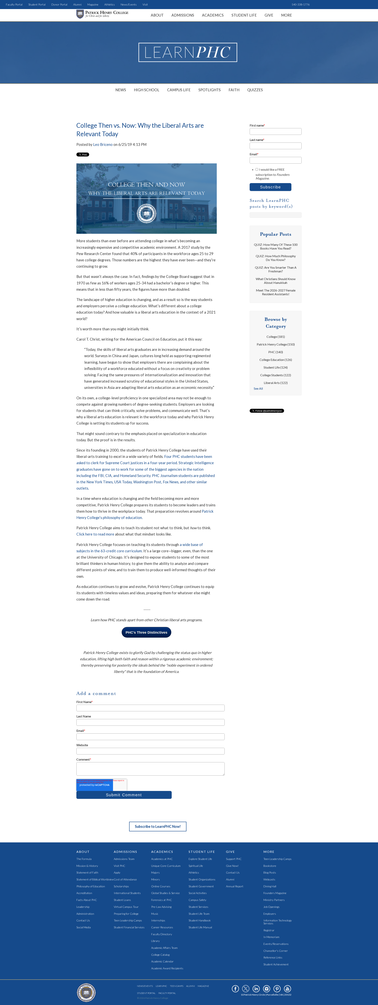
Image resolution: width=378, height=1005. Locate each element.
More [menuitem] (286, 15)
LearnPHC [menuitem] (161, 986)
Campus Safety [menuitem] (197, 900)
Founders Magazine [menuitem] (274, 893)
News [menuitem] (120, 90)
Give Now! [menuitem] (232, 865)
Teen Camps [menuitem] (176, 986)
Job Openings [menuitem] (271, 906)
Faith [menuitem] (234, 90)
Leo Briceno (103, 144)
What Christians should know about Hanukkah (276, 280)
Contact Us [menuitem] (83, 920)
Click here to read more (95, 534)
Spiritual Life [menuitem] (196, 865)
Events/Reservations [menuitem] (276, 944)
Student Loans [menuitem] (122, 900)
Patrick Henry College (276, 344)
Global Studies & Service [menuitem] (165, 893)
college (276, 336)
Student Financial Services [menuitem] (129, 927)
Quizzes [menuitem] (255, 90)
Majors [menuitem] (155, 872)
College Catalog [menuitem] (160, 954)
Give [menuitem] (269, 15)
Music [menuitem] (154, 913)
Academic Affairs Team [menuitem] (164, 947)
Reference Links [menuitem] (272, 957)
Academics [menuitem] (213, 15)
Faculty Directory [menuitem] (161, 934)
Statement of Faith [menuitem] (87, 872)
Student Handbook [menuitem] (200, 920)
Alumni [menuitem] (77, 4)
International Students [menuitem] (127, 893)
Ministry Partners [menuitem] (274, 900)
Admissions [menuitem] (182, 15)
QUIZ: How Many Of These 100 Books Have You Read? (275, 246)
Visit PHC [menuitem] (119, 865)
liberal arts (276, 383)
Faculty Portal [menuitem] (14, 4)
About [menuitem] (157, 15)
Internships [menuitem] (158, 920)
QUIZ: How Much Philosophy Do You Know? (276, 258)
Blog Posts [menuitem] (269, 872)
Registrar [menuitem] (268, 930)
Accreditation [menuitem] (84, 893)
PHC (275, 352)
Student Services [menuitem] (198, 906)
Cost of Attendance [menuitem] (125, 879)
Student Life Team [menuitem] (199, 913)
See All (258, 388)
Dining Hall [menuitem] (269, 886)
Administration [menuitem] (85, 913)
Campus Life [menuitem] (179, 90)
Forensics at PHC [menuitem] (161, 900)
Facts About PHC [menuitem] (86, 900)
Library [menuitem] (155, 941)
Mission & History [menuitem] (87, 865)
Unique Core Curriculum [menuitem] (166, 865)
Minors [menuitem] (155, 879)
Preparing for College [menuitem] (126, 913)
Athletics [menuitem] (109, 4)
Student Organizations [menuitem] (202, 879)
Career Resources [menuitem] (162, 927)
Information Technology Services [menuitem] (277, 922)
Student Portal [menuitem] (36, 4)
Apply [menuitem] (117, 872)
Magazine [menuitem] (92, 4)
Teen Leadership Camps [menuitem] (128, 920)
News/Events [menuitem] (129, 4)
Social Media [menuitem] (83, 927)
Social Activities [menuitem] (198, 893)
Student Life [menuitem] (244, 15)
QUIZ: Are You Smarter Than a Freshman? (275, 269)
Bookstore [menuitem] (269, 865)
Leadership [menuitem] (82, 906)
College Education (275, 359)
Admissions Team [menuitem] (124, 859)
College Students (275, 375)
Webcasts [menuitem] (269, 879)
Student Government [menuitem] (201, 886)
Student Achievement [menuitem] (276, 964)
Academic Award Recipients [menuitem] (167, 968)
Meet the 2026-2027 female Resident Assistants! (276, 292)
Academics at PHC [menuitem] (162, 859)
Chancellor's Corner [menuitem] (275, 950)
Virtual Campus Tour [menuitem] (126, 906)
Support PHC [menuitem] (234, 859)
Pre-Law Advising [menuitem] (161, 906)
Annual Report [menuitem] (234, 886)
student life (276, 367)
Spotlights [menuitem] (209, 90)
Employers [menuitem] (269, 913)
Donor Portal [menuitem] (59, 4)
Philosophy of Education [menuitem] (90, 886)
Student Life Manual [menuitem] (200, 927)
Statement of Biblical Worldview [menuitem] (95, 879)
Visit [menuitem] (145, 4)
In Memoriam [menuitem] (271, 937)
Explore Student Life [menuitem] (200, 859)
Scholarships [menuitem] (121, 886)
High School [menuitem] (146, 90)
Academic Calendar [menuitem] (162, 961)
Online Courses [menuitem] (160, 886)
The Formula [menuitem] (84, 859)
